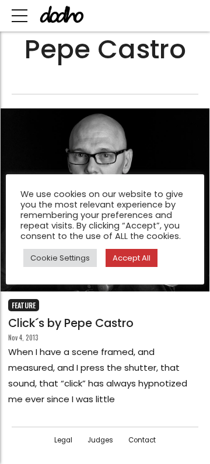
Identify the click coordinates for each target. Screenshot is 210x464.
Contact (142, 440)
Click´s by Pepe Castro (71, 323)
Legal (63, 440)
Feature (24, 305)
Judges (100, 440)
